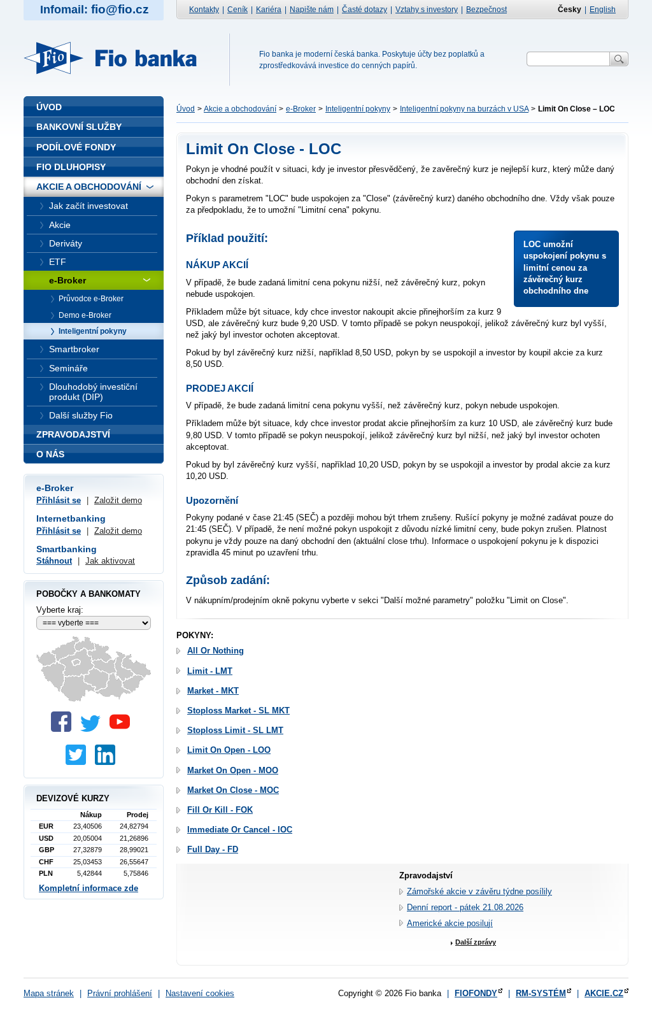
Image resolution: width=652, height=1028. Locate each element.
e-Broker (301, 108)
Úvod (185, 108)
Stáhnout (54, 561)
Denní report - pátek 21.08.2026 (465, 907)
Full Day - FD (212, 849)
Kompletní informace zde (88, 888)
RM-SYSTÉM (541, 993)
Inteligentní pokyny (357, 108)
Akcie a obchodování (240, 108)
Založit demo (118, 500)
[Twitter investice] (79, 762)
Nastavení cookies (200, 993)
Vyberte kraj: (59, 610)
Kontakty (204, 9)
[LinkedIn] (108, 762)
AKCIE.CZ (604, 993)
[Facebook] (64, 729)
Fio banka (117, 58)
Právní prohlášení (119, 993)
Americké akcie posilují (450, 923)
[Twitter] (93, 729)
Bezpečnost (486, 9)
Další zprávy (475, 942)
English (603, 9)
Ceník (237, 9)
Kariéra (268, 9)
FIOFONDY (476, 993)
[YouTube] (123, 729)
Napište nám (312, 9)
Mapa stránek (49, 993)
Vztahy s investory (426, 9)
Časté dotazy (364, 9)
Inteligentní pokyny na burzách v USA (464, 108)
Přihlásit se (58, 500)
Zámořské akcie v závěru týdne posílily (479, 891)
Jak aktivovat (110, 561)
